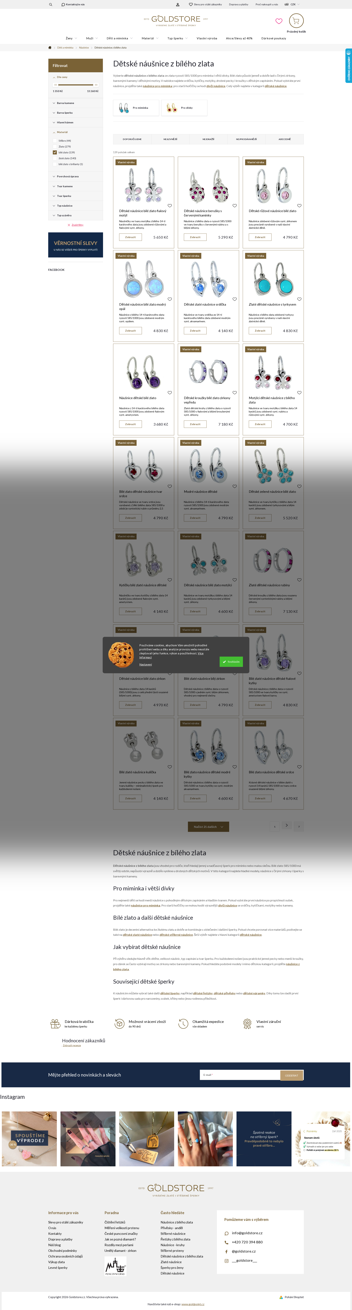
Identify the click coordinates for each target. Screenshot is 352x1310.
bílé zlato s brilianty (70, 164)
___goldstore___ (244, 1260)
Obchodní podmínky (62, 1251)
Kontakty (55, 1233)
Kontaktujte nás (75, 4)
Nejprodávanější (246, 139)
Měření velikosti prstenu (121, 1228)
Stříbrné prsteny (172, 1251)
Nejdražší (208, 139)
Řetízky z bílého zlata (175, 1239)
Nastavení (145, 664)
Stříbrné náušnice (173, 1233)
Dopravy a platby (238, 4)
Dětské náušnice (172, 1273)
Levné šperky (57, 1268)
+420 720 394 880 (247, 1242)
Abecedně (285, 139)
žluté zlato (67, 158)
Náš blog (54, 1245)
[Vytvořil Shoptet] (282, 1297)
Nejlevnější (170, 139)
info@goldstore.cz (247, 1233)
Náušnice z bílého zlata (177, 1222)
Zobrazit (130, 237)
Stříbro (64, 140)
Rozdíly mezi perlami (118, 1245)
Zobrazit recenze (72, 1045)
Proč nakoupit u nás (267, 4)
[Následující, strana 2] (287, 825)
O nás (52, 1228)
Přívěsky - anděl (172, 1228)
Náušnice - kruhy (173, 1245)
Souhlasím (234, 661)
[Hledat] (50, 4)
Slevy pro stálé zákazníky (208, 4)
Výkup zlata (56, 1262)
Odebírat (291, 1075)
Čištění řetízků (114, 1222)
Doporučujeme (132, 139)
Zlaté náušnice (171, 1262)
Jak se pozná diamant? (120, 1239)
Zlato (64, 146)
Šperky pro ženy (172, 1268)
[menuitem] (71, 38)
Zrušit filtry (77, 224)
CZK (293, 4)
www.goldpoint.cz (193, 1304)
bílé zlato (66, 152)
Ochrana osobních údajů (65, 1256)
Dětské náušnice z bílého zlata (182, 1256)
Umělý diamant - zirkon (120, 1251)
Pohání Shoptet (294, 1297)
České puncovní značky (121, 1233)
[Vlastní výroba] (143, 185)
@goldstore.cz (244, 1251)
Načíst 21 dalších (205, 826)
